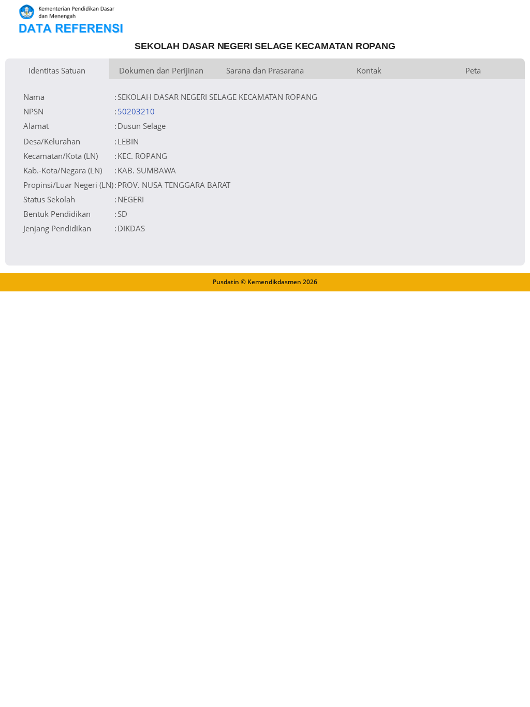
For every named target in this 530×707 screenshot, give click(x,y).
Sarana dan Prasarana (265, 70)
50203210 (136, 111)
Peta (473, 70)
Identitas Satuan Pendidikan (56, 72)
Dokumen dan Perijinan (161, 70)
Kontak (369, 70)
